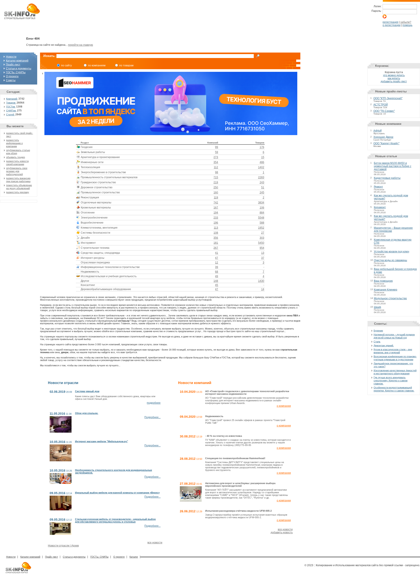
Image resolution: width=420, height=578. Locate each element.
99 (216, 147)
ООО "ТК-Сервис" (384, 111)
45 (216, 285)
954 (262, 247)
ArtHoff (377, 130)
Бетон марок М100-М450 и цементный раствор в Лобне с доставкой (392, 166)
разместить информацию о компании (14, 143)
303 (262, 237)
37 (262, 257)
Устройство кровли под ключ (391, 251)
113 (216, 227)
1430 (261, 280)
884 (262, 212)
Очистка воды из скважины (390, 260)
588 (262, 222)
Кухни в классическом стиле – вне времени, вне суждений (393, 351)
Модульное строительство (390, 298)
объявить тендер (15, 157)
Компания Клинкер (385, 289)
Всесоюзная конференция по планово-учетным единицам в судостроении (395, 358)
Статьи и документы (18, 68)
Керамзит (380, 207)
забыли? (405, 22)
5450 (261, 242)
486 (262, 162)
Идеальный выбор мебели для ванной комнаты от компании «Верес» (117, 492)
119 (216, 197)
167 (216, 207)
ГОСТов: (11, 106)
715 (216, 177)
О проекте (12, 76)
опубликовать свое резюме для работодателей (16, 171)
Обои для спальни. (86, 413)
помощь (407, 25)
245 (262, 192)
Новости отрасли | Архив (63, 545)
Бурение (378, 330)
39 (216, 267)
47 (216, 257)
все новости (154, 542)
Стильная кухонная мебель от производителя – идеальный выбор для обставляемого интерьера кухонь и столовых (115, 520)
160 (216, 192)
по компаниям (96, 65)
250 (216, 187)
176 (262, 147)
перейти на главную (80, 44)
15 (262, 157)
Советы (11, 80)
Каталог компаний (17, 60)
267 (216, 247)
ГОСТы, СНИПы (16, 72)
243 (262, 182)
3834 (261, 202)
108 (216, 232)
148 (216, 280)
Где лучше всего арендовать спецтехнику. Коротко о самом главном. (391, 380)
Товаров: (11, 102)
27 (262, 232)
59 (216, 152)
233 (216, 217)
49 (216, 276)
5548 (261, 217)
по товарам (126, 65)
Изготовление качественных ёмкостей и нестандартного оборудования (395, 372)
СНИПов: (11, 110)
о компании (284, 405)
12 (216, 262)
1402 (261, 167)
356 (216, 237)
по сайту (66, 65)
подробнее (154, 402)
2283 (261, 177)
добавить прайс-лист (394, 81)
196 (216, 222)
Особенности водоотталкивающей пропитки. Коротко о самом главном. (394, 389)
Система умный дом (87, 391)
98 (216, 172)
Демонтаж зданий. (384, 345)
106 (262, 207)
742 (216, 202)
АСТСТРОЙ (380, 104)
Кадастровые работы (387, 178)
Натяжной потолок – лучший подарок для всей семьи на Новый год (394, 336)
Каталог (134, 556)
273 (216, 157)
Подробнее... (152, 417)
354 (216, 162)
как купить (394, 78)
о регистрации (392, 25)
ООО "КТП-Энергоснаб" (387, 98)
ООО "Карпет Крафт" (386, 143)
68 (216, 271)
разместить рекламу (17, 192)
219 (216, 182)
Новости (11, 56)
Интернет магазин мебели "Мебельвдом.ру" (101, 441)
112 (216, 167)
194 (216, 212)
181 (216, 242)
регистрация (390, 22)
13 (262, 252)
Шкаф (377, 307)
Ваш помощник (383, 280)
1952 (261, 227)
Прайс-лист (13, 64)
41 (216, 252)
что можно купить (394, 75)
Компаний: (12, 98)
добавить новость (282, 532)
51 (262, 187)
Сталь (377, 341)
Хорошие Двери (383, 137)
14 (262, 289)
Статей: (10, 114)
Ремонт (378, 186)
